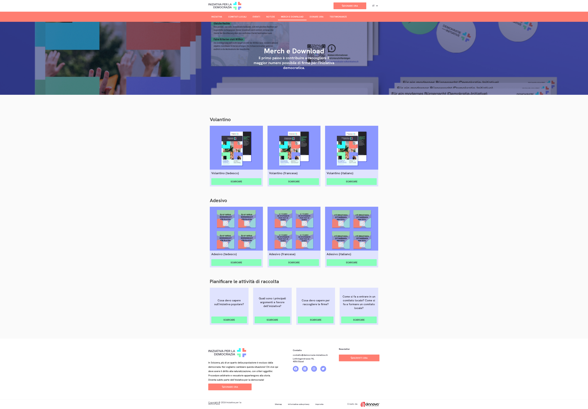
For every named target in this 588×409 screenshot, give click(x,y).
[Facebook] (296, 369)
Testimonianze (338, 16)
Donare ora (316, 16)
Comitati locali (237, 16)
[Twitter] (323, 369)
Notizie (270, 16)
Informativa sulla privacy (298, 404)
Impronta (319, 404)
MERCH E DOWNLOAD (292, 16)
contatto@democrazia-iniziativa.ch (310, 355)
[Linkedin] (305, 369)
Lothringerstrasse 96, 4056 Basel (303, 360)
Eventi (256, 16)
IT (373, 5)
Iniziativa (216, 16)
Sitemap (278, 404)
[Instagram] (314, 369)
